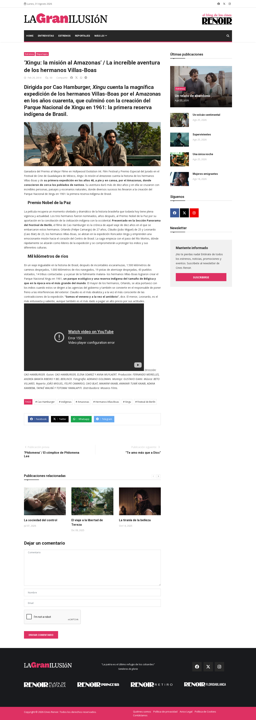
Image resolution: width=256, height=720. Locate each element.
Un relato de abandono (192, 96)
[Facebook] (174, 213)
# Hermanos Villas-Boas (106, 401)
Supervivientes (202, 134)
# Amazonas (82, 401)
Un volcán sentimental (206, 114)
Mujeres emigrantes (205, 173)
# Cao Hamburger (45, 401)
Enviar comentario (41, 635)
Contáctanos (140, 715)
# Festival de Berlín (145, 401)
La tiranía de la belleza (135, 520)
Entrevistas (46, 35)
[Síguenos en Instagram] (230, 3)
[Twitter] (184, 213)
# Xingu (127, 401)
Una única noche (203, 154)
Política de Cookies (205, 711)
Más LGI (99, 35)
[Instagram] (194, 213)
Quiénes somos (142, 711)
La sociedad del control (40, 520)
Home (29, 35)
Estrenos (64, 35)
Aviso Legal (186, 711)
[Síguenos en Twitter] (224, 3)
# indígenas (65, 401)
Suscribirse (201, 277)
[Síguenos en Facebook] (218, 3)
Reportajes (82, 35)
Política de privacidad (165, 711)
